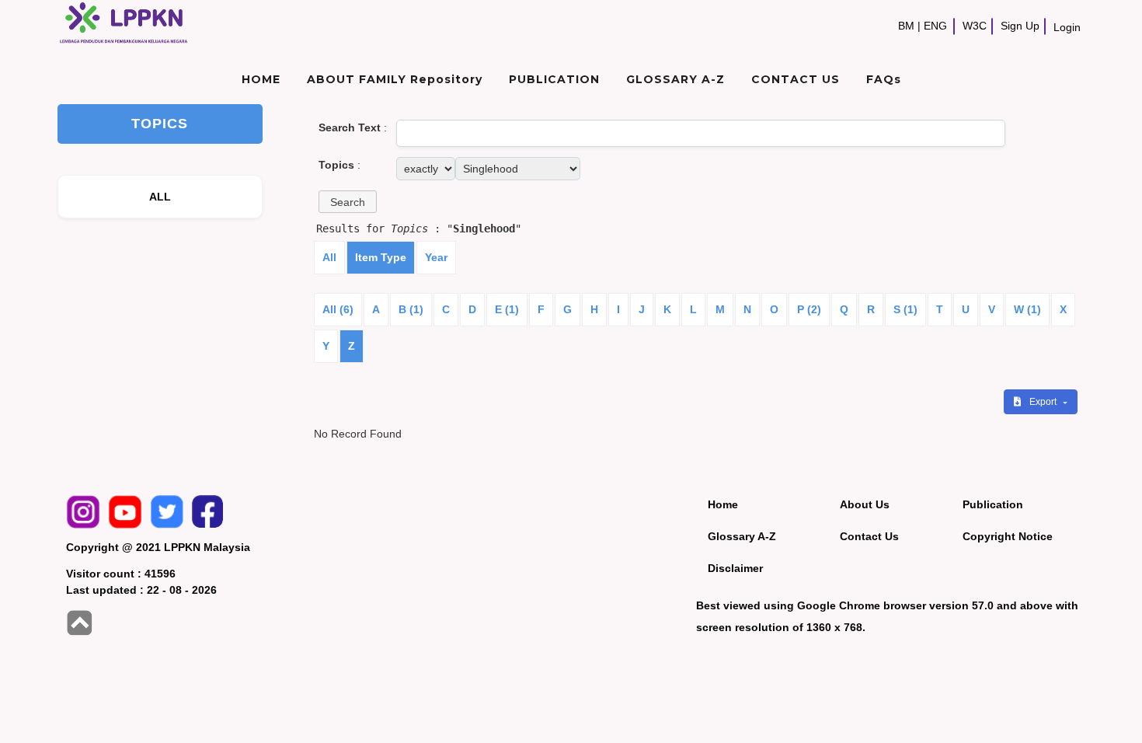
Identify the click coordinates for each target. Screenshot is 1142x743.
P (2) (809, 309)
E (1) (507, 309)
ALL (160, 196)
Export (1044, 401)
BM (906, 25)
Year (436, 257)
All (329, 257)
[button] (348, 201)
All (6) (337, 309)
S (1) (905, 309)
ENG (935, 25)
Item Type (380, 257)
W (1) (1027, 309)
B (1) (411, 309)
